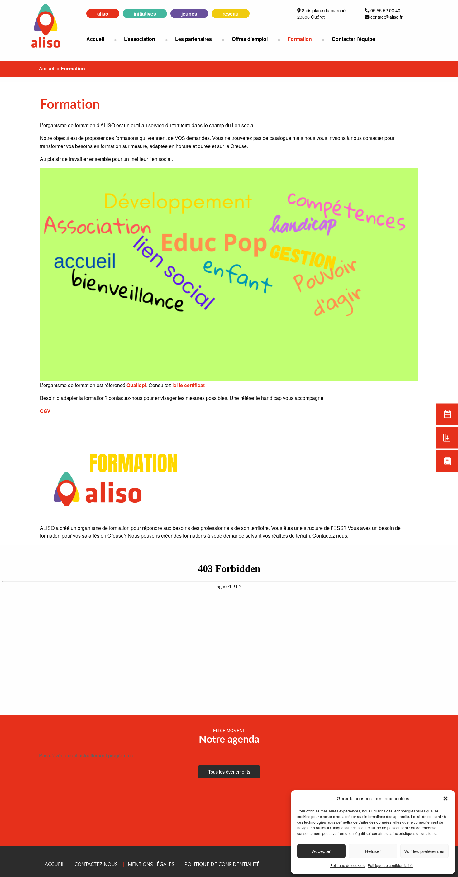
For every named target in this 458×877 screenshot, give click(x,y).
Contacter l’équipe (353, 38)
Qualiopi (136, 385)
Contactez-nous (96, 864)
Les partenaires (193, 38)
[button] (445, 798)
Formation (300, 38)
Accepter (321, 851)
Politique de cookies (347, 865)
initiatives (145, 13)
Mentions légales (151, 864)
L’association (139, 38)
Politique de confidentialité (390, 865)
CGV (45, 411)
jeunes (189, 13)
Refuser (373, 851)
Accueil (95, 38)
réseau (230, 13)
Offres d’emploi (250, 38)
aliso (102, 13)
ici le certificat (188, 385)
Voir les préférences (424, 851)
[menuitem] (100, 39)
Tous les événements (229, 771)
